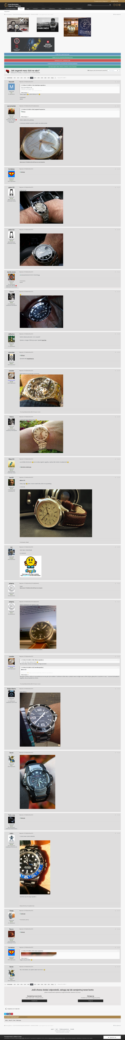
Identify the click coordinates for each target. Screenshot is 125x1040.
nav (11, 547)
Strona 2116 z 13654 (62, 77)
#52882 (118, 291)
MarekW (11, 82)
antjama (11, 583)
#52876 (118, 81)
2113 (21, 77)
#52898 (118, 929)
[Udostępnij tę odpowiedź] (115, 81)
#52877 (118, 106)
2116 (32, 77)
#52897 (118, 910)
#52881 (118, 272)
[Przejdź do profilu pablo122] (11, 192)
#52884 (118, 352)
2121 (49, 77)
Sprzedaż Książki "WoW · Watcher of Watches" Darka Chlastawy (63, 66)
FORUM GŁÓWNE (36, 72)
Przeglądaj (79, 8)
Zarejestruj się (114, 1)
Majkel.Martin (11, 689)
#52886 (118, 416)
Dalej (52, 77)
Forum (21, 8)
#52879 (118, 187)
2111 (15, 77)
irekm (11, 833)
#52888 (118, 477)
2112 (18, 77)
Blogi (28, 8)
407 (117, 70)
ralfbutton (11, 334)
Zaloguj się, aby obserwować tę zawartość (98, 70)
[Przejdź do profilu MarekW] (11, 87)
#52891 (118, 601)
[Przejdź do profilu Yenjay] (11, 915)
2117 (35, 77)
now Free (44, 340)
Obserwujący (111, 70)
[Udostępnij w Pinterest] (12, 1014)
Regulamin (7, 11)
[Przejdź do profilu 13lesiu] (11, 296)
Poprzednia (9, 77)
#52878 (118, 169)
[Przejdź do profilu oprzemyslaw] (11, 111)
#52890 (118, 583)
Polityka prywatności (64, 1029)
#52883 (118, 334)
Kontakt (72, 1029)
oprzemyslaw (11, 106)
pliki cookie (22, 1038)
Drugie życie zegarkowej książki (62, 54)
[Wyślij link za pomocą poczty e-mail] (10, 1014)
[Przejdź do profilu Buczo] (11, 934)
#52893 (118, 688)
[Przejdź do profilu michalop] (8, 71)
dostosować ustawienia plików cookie (57, 1038)
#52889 (118, 547)
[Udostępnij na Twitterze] (5, 1014)
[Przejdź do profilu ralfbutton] (11, 339)
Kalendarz (35, 8)
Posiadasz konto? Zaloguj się (100, 1)
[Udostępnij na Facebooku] (7, 1014)
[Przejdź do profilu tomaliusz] (11, 174)
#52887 (118, 459)
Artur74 (10, 1020)
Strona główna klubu (11, 8)
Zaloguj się (90, 1000)
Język (52, 1029)
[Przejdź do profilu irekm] (11, 838)
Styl (57, 1029)
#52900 (118, 966)
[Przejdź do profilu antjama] (11, 588)
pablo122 (11, 187)
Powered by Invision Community (62, 1032)
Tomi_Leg (11, 815)
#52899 (118, 947)
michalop (19, 72)
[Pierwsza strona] (5, 78)
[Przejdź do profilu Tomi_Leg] (11, 820)
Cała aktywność (69, 8)
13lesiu (11, 292)
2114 (25, 77)
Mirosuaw (18, 1020)
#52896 (118, 833)
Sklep (60, 8)
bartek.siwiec (11, 272)
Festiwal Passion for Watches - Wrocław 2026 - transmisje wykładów (62, 63)
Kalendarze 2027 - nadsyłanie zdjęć (62, 60)
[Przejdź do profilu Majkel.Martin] (11, 694)
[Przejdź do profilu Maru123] (11, 464)
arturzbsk (11, 352)
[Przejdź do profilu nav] (11, 552)
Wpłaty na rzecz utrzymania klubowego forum (62, 57)
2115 (28, 77)
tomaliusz (11, 169)
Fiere (14, 1020)
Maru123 (11, 459)
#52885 (118, 370)
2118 (38, 77)
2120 (45, 77)
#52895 (118, 815)
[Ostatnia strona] (55, 78)
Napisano (26, 81)
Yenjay (11, 911)
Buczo (11, 929)
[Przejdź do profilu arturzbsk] (11, 357)
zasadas (11, 371)
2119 (42, 77)
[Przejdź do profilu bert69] (11, 482)
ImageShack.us (30, 358)
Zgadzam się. (112, 1037)
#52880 (118, 229)
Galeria (43, 8)
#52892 (118, 656)
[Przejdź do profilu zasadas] (11, 375)
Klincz (6, 1020)
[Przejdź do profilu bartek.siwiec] (11, 277)
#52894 (118, 752)
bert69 (11, 477)
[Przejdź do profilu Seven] (11, 759)
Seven (11, 753)
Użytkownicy (52, 8)
